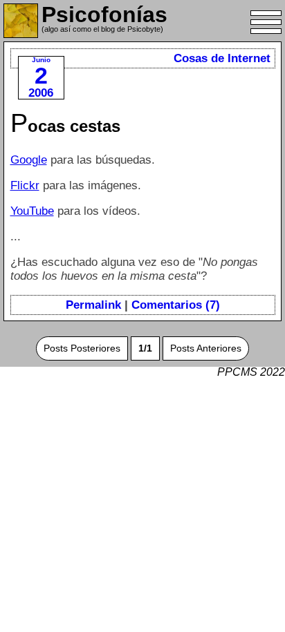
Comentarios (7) (175, 305)
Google (28, 159)
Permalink (93, 305)
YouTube (32, 211)
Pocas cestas (65, 126)
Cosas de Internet (222, 58)
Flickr (24, 185)
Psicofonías (104, 14)
